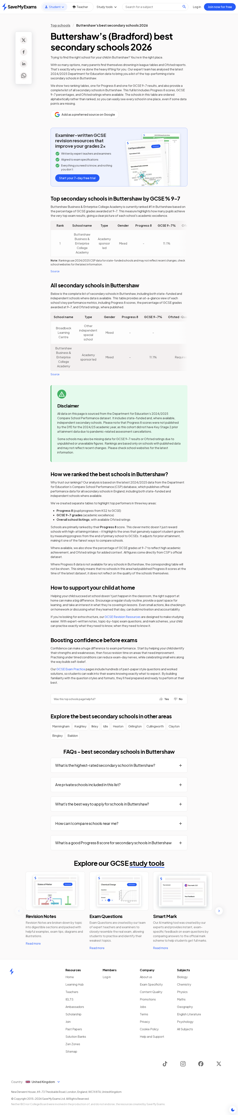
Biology (182, 977)
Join (68, 1022)
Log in (107, 977)
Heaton (118, 726)
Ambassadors (74, 1007)
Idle (105, 726)
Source (55, 271)
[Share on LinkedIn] (23, 64)
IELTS (69, 999)
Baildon (72, 735)
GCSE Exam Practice (70, 669)
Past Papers (73, 1029)
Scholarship (73, 1014)
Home (69, 977)
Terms (144, 1014)
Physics (182, 992)
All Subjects (185, 1029)
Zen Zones (72, 1044)
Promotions (148, 999)
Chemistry (184, 984)
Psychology (185, 1022)
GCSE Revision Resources (122, 617)
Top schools (60, 25)
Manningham (61, 726)
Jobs (143, 1007)
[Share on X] (23, 40)
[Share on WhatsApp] (23, 76)
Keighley (80, 726)
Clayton (174, 726)
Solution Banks (75, 1036)
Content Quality (151, 992)
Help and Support (152, 1036)
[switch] (233, 1110)
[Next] (219, 911)
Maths (181, 999)
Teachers (71, 992)
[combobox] (155, 7)
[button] (119, 765)
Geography (185, 1007)
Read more (33, 943)
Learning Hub (74, 984)
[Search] (184, 7)
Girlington (135, 726)
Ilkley (94, 726)
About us (146, 977)
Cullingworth (155, 726)
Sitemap (71, 1051)
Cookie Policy (149, 1029)
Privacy (145, 1022)
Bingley (57, 735)
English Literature (189, 1014)
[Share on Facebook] (23, 52)
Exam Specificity (151, 984)
